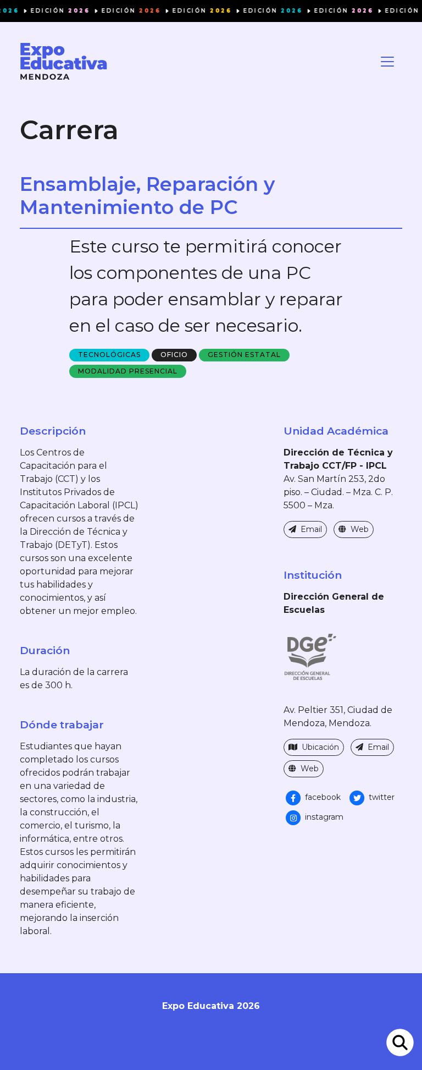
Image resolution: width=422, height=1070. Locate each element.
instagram (323, 817)
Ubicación (319, 747)
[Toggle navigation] (387, 61)
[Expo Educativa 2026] (64, 61)
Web (358, 529)
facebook (322, 797)
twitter (381, 797)
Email (310, 529)
